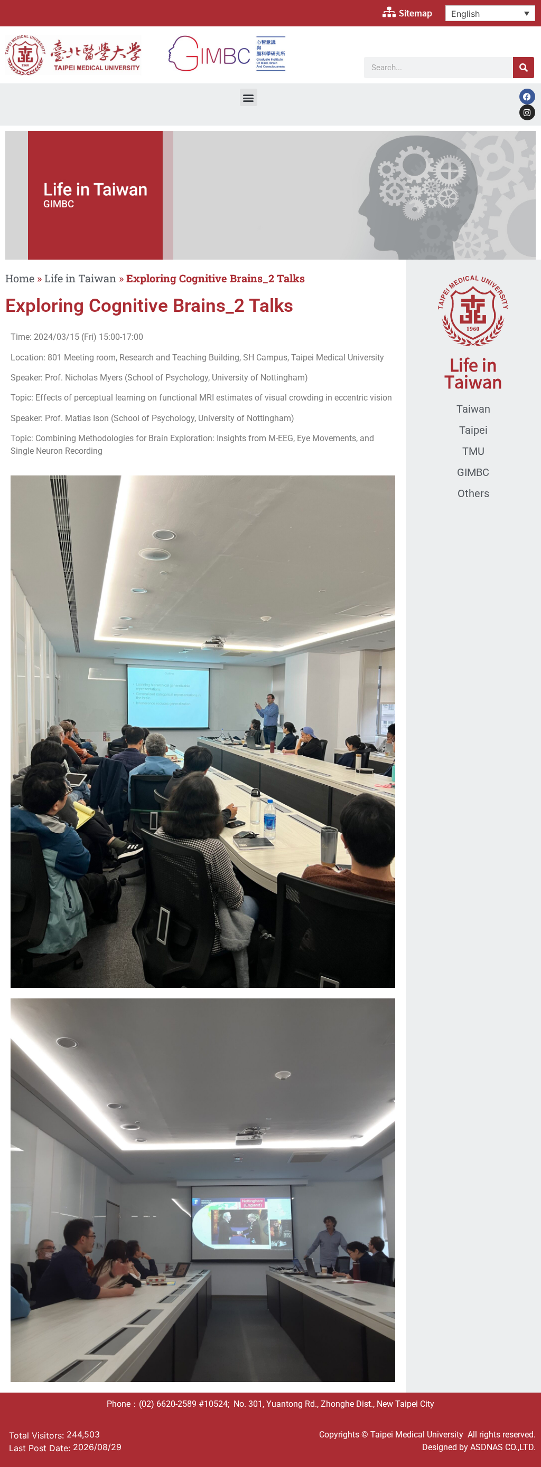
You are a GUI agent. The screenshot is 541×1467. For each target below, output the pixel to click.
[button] (248, 97)
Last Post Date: (41, 1448)
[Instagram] (527, 112)
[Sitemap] (389, 12)
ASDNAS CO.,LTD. (503, 1447)
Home (19, 278)
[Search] (523, 67)
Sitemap (415, 13)
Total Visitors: (38, 1435)
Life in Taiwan (80, 278)
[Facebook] (527, 96)
